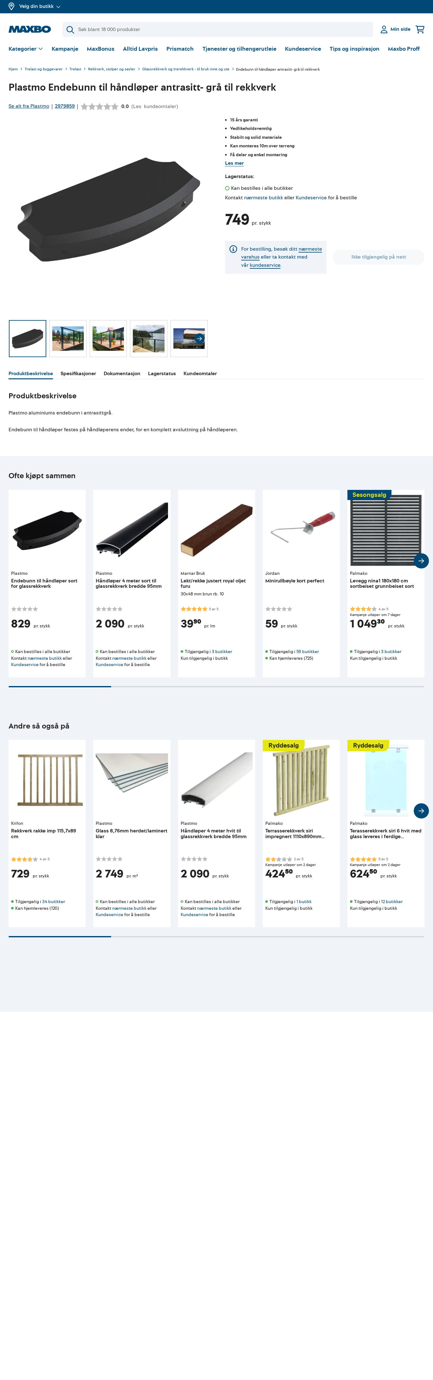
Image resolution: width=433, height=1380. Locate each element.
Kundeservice (303, 49)
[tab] (31, 374)
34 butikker (53, 902)
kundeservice (265, 265)
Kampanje (65, 49)
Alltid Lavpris (140, 49)
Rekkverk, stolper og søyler (111, 69)
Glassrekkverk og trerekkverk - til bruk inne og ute (185, 69)
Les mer (234, 163)
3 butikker (222, 652)
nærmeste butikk (263, 197)
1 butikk (304, 902)
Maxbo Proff (404, 49)
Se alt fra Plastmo (29, 106)
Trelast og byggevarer (44, 69)
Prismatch (180, 49)
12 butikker (392, 902)
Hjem (13, 69)
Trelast (75, 69)
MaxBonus (100, 49)
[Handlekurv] (420, 29)
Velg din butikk (36, 6)
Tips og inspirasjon (354, 49)
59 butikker (307, 652)
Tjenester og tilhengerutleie (239, 49)
